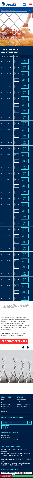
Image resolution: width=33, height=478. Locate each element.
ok (30, 423)
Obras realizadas (5, 404)
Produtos (3, 402)
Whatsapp (16, 475)
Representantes (5, 406)
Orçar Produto (24, 61)
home (2, 399)
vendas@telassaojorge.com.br (8, 441)
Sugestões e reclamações (23, 404)
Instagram (7, 427)
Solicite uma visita (21, 399)
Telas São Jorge (8, 3)
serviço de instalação (21, 406)
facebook (3, 427)
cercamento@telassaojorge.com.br (9, 439)
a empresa (4, 411)
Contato (3, 409)
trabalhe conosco (21, 402)
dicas (17, 409)
